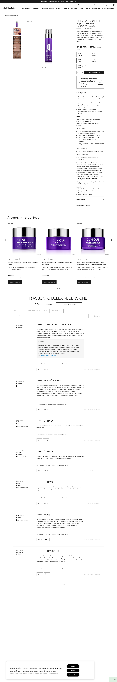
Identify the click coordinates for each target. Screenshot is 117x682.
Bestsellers (36, 8)
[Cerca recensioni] (47, 316)
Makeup (66, 8)
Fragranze (74, 8)
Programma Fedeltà (108, 8)
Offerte (88, 8)
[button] (113, 679)
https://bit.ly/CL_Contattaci (48, 355)
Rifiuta (73, 670)
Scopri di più (96, 8)
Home (4, 15)
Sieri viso (15, 15)
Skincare (58, 8)
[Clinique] (8, 8)
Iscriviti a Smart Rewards (100, 82)
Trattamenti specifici (48, 8)
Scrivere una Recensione (69, 304)
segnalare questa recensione (92, 369)
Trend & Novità (26, 8)
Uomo (81, 8)
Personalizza (73, 674)
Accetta (73, 666)
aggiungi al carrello (94, 72)
